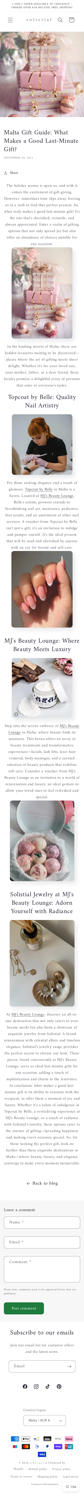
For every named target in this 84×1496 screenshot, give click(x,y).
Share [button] (14, 173)
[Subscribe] (69, 1366)
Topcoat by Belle (39, 489)
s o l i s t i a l (39, 1462)
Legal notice (71, 1476)
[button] (10, 20)
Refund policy (38, 1469)
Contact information (44, 1484)
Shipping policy (47, 1476)
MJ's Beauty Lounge (56, 496)
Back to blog (45, 1183)
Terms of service (21, 1476)
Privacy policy (61, 1469)
